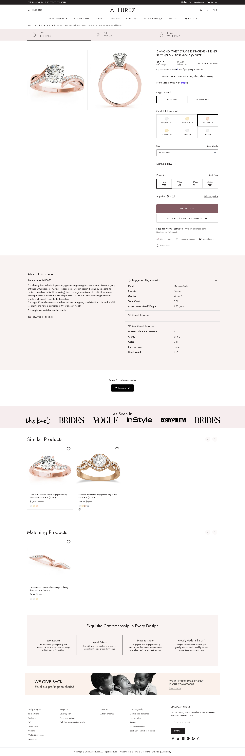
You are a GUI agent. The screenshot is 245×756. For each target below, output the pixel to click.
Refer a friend (33, 713)
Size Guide (212, 146)
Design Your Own (153, 18)
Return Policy (33, 739)
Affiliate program (107, 713)
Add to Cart (187, 208)
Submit (178, 730)
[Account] (207, 10)
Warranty (31, 730)
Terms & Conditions (141, 751)
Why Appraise (211, 196)
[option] (172, 99)
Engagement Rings (57, 18)
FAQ (29, 722)
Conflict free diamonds (139, 713)
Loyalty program (34, 709)
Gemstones (132, 18)
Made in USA (186, 2)
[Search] (201, 10)
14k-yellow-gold (34, 506)
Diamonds (115, 18)
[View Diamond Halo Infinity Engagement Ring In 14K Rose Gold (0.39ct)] (98, 467)
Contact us (32, 718)
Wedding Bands (82, 18)
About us (103, 709)
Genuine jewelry (136, 709)
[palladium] (31, 599)
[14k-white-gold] (31, 506)
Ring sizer (64, 709)
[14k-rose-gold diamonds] (85, 506)
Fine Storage (190, 18)
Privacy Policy (125, 751)
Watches (173, 18)
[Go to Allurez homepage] (122, 10)
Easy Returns (199, 2)
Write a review (122, 388)
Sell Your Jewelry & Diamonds (72, 722)
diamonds (80, 509)
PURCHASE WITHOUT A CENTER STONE (187, 218)
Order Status (33, 726)
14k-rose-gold (37, 506)
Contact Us (173, 232)
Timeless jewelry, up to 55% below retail (47, 2)
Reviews (133, 722)
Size (158, 146)
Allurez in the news (137, 726)
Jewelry (100, 18)
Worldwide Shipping (36, 735)
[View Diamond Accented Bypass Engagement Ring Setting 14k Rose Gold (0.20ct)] (50, 467)
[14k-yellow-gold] (34, 506)
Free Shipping (212, 2)
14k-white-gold (31, 506)
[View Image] (37, 420)
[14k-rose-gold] (37, 506)
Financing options (67, 718)
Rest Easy (213, 175)
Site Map (155, 751)
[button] (187, 164)
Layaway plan (65, 713)
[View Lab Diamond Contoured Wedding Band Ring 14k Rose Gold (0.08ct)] (50, 560)
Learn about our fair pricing (208, 63)
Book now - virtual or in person (142, 730)
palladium (31, 599)
